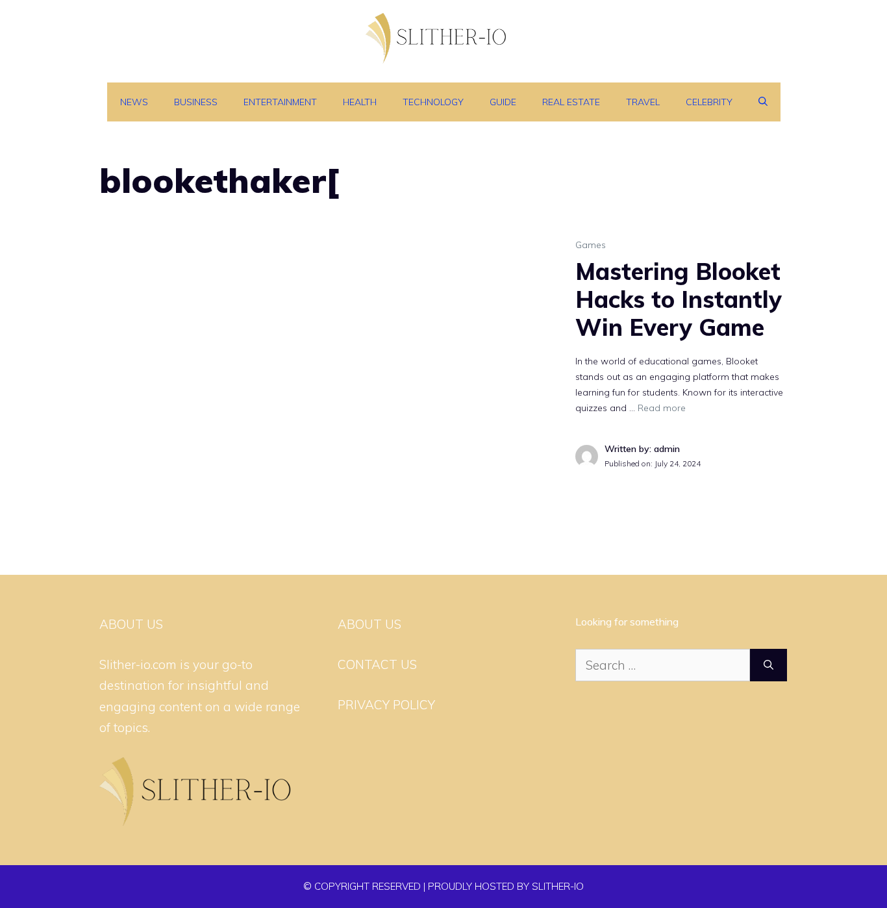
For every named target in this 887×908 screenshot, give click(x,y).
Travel (643, 102)
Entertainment (280, 102)
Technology (433, 102)
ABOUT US (369, 624)
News (134, 102)
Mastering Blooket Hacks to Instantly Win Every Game (678, 299)
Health (360, 102)
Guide (503, 102)
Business (196, 102)
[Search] (768, 665)
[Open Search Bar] (763, 101)
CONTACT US (377, 664)
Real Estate (571, 102)
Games (590, 245)
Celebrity (709, 102)
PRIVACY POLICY (386, 705)
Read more (662, 408)
